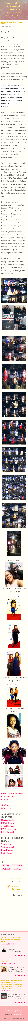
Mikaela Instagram (8, 808)
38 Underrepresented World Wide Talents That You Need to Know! (11, 939)
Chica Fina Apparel (8, 826)
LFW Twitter (6, 799)
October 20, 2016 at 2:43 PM (14, 878)
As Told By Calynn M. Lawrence (14, 6)
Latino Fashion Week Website (12, 793)
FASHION (6, 869)
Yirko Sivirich (6, 844)
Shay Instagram (7, 805)
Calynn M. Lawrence (16, 887)
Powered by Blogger (15, 1010)
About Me (4, 961)
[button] (26, 22)
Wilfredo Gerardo (8, 847)
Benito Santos (6, 853)
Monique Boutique (8, 820)
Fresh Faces (16, 869)
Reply (9, 903)
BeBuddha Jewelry (8, 832)
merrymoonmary (18, 1014)
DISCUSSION (17, 865)
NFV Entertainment (8, 829)
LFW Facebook (7, 796)
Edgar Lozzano (7, 850)
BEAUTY (5, 865)
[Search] (26, 3)
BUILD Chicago (7, 823)
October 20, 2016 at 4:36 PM (19, 892)
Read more (21, 955)
